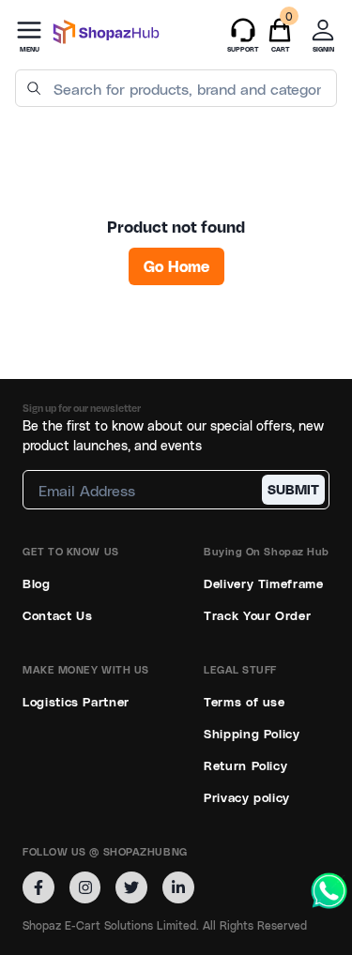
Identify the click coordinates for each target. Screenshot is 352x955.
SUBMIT (293, 489)
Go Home (176, 266)
